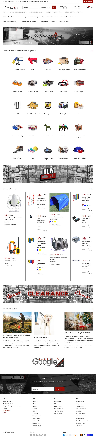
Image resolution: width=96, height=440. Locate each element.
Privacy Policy (36, 418)
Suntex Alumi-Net (86, 245)
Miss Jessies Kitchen (81, 416)
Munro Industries (80, 401)
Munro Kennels (53, 219)
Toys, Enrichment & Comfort (28, 21)
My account (77, 8)
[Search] (54, 7)
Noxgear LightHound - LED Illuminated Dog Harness (41, 221)
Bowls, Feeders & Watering (10, 21)
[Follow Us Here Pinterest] (39, 435)
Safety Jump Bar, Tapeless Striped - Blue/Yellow (86, 264)
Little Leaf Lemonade (81, 408)
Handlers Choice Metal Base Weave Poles (41, 200)
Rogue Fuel (79, 425)
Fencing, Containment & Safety (30, 17)
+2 (89, 205)
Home (4, 12)
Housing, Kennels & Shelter (10, 17)
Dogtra (6, 263)
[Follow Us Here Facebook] (31, 435)
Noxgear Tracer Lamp (85, 219)
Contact (35, 408)
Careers (35, 406)
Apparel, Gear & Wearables (49, 17)
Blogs (34, 403)
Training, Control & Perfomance (73, 12)
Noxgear (6, 222)
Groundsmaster (80, 406)
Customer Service (58, 408)
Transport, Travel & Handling (47, 21)
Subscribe (59, 389)
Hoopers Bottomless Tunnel (57, 217)
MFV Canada (79, 411)
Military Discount (37, 416)
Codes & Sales (57, 406)
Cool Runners (53, 261)
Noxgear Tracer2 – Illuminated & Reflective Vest (12, 218)
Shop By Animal (64, 21)
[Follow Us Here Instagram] (37, 435)
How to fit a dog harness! (41, 337)
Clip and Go (84, 202)
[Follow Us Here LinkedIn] (45, 435)
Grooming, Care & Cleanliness (68, 17)
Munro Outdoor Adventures (83, 420)
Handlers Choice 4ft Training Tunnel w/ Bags (41, 243)
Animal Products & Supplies (17, 12)
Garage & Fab (79, 403)
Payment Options (58, 411)
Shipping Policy (37, 423)
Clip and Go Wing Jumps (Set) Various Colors (86, 198)
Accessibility (57, 401)
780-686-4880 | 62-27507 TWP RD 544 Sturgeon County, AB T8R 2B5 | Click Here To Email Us (25, 1)
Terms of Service (37, 425)
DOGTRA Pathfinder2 (10, 261)
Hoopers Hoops (40, 267)
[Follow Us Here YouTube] (42, 435)
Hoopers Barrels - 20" (41, 264)
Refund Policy (36, 420)
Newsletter (89, 1)
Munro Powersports (81, 423)
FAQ (55, 403)
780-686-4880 (6, 410)
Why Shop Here (58, 413)
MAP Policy (35, 413)
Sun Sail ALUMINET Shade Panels (86, 242)
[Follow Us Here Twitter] (34, 435)
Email (4, 412)
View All (91, 51)
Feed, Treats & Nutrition (35, 12)
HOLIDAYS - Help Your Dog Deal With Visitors (78, 333)
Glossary (35, 411)
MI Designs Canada (81, 413)
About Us (35, 401)
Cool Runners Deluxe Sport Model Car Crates (58, 258)
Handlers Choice (41, 204)
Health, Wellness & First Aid (53, 12)
